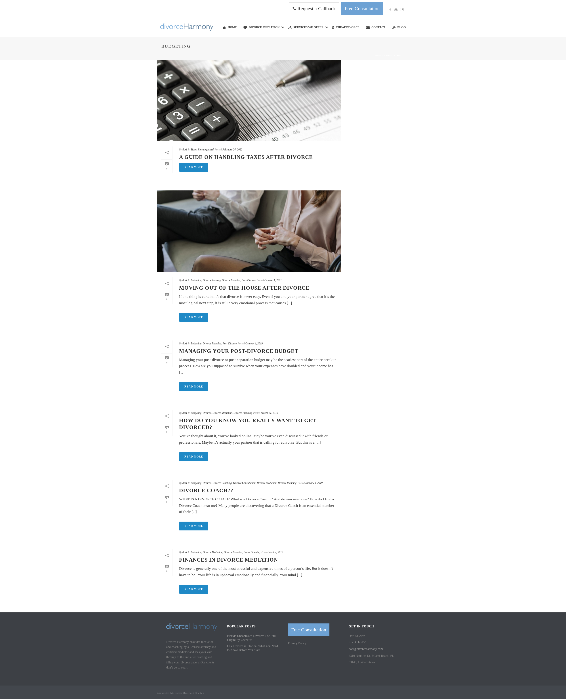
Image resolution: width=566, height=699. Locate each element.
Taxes (194, 149)
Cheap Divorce (347, 27)
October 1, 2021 (273, 280)
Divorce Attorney (211, 280)
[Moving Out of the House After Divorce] (249, 231)
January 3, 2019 (314, 482)
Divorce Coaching (222, 482)
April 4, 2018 (276, 552)
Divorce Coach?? (206, 490)
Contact (378, 27)
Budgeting (196, 280)
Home (232, 27)
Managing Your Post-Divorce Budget (238, 351)
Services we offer (308, 27)
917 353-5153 (357, 642)
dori (184, 149)
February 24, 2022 (232, 149)
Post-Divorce (249, 280)
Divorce (207, 412)
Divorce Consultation (244, 482)
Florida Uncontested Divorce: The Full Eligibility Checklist (251, 638)
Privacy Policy (297, 643)
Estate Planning (252, 552)
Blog (401, 27)
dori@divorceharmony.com (366, 649)
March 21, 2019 (269, 412)
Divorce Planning (231, 280)
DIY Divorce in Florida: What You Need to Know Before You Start (252, 648)
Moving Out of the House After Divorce (244, 288)
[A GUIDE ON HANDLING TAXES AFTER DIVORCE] (249, 100)
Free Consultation (362, 8)
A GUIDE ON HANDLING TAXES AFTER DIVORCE (246, 157)
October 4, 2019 (254, 343)
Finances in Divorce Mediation (228, 560)
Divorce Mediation (264, 27)
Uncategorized (206, 149)
